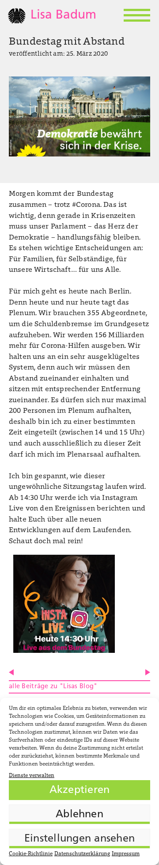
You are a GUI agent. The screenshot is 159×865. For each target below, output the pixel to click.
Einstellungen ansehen (79, 839)
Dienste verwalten (31, 775)
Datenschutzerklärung (82, 854)
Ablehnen (79, 814)
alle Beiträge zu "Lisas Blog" (53, 686)
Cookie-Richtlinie (31, 854)
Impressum (126, 854)
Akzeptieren (79, 790)
